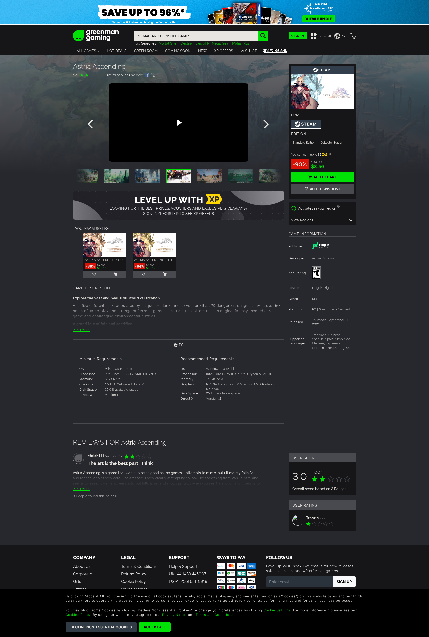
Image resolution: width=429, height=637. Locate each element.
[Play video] (178, 122)
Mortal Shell (168, 43)
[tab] (178, 345)
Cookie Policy (133, 581)
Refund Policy (133, 573)
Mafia (236, 43)
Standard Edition (304, 142)
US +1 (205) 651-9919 (188, 581)
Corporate (82, 573)
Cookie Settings (277, 610)
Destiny (187, 43)
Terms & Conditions (139, 566)
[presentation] (91, 124)
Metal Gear (221, 43)
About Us (82, 566)
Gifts (77, 581)
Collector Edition (332, 142)
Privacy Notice (174, 615)
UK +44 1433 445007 (187, 573)
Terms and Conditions (214, 615)
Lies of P (202, 43)
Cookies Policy (78, 615)
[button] (88, 51)
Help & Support (183, 566)
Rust (246, 43)
